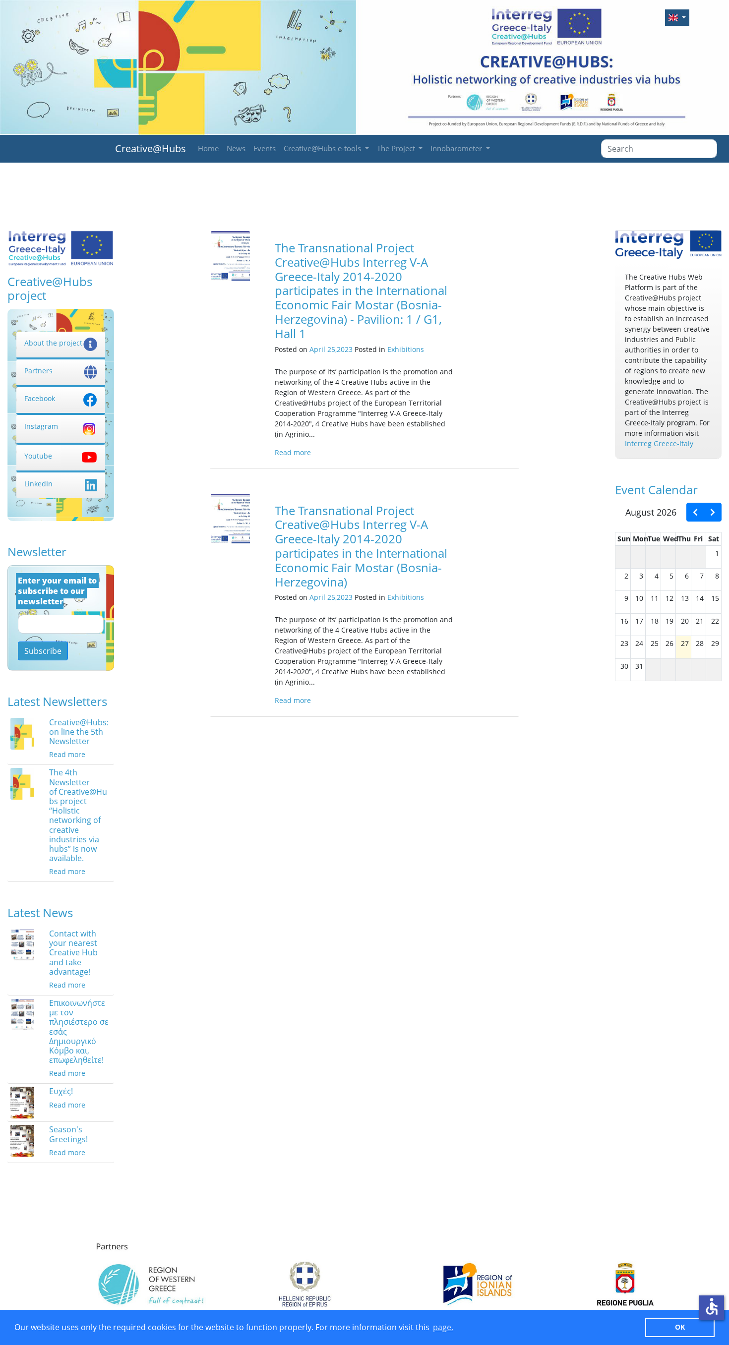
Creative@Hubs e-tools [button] (323, 148)
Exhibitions (405, 349)
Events (264, 148)
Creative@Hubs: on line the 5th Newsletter (79, 732)
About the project (53, 343)
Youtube (38, 456)
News (236, 148)
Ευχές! (61, 1091)
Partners (38, 370)
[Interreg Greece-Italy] (668, 245)
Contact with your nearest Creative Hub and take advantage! (73, 952)
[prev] (695, 512)
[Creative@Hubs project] (60, 247)
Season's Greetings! (68, 1134)
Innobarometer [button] (457, 148)
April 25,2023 (331, 349)
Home (208, 148)
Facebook (39, 398)
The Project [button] (397, 148)
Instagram (41, 426)
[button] (677, 17)
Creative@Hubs (150, 148)
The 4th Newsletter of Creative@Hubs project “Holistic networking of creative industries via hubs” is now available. (78, 815)
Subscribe (42, 650)
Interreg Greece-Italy (659, 443)
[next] (713, 512)
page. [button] (443, 1327)
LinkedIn (38, 483)
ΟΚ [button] (680, 1327)
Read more (67, 754)
